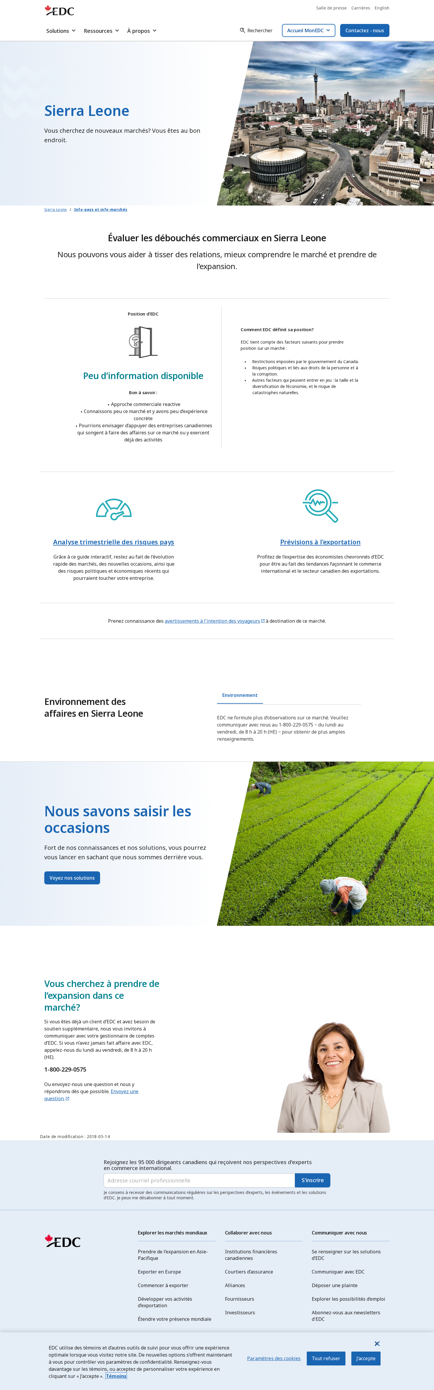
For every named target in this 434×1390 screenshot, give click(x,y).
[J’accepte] (376, 1343)
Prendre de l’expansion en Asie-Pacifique (173, 1254)
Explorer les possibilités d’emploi (348, 1299)
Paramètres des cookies (274, 1358)
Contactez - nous (364, 30)
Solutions (57, 30)
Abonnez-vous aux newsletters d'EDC (346, 1315)
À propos (138, 30)
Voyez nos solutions (72, 878)
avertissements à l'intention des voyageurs (212, 621)
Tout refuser (326, 1358)
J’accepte (366, 1358)
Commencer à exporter (163, 1285)
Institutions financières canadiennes (251, 1254)
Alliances (235, 1285)
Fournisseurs (239, 1299)
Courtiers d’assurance (249, 1271)
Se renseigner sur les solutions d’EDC (346, 1254)
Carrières (360, 8)
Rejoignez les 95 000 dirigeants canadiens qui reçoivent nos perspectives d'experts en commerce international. (208, 1165)
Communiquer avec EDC (338, 1271)
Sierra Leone (55, 209)
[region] (217, 1361)
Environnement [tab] (240, 695)
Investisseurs (240, 1312)
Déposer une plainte (335, 1285)
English (382, 8)
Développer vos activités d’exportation (165, 1302)
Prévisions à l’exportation (320, 541)
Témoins (116, 1376)
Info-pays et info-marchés (101, 209)
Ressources (98, 30)
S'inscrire (313, 1180)
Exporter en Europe (159, 1271)
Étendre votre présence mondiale (174, 1319)
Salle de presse (331, 8)
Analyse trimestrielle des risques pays (113, 541)
